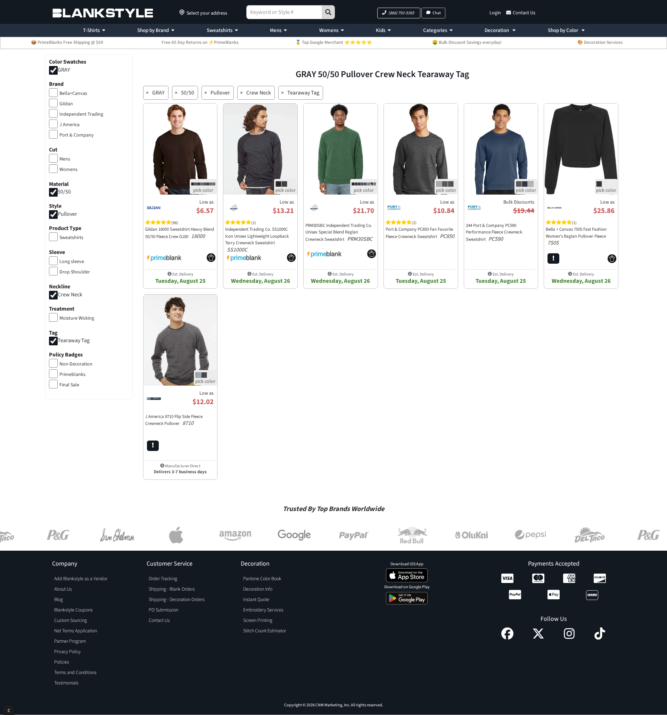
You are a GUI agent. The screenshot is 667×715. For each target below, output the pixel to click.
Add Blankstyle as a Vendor (80, 578)
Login (495, 12)
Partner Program (70, 641)
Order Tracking (163, 578)
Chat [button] (437, 13)
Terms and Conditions (75, 672)
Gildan (66, 103)
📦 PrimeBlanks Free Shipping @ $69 (67, 42)
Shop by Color (563, 30)
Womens (328, 30)
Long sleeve (71, 261)
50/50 (64, 192)
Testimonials (66, 683)
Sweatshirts (219, 30)
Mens (275, 30)
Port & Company (76, 135)
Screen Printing (257, 620)
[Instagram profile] (569, 638)
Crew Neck (70, 294)
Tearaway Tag (74, 341)
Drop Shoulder (74, 272)
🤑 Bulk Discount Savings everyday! (467, 42)
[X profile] (538, 638)
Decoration (497, 30)
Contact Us (524, 12)
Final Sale (69, 384)
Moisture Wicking (76, 318)
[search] (328, 12)
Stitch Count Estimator (264, 630)
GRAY (64, 70)
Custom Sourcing (70, 620)
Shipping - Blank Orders (172, 589)
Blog (58, 599)
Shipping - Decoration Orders (177, 599)
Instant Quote (256, 599)
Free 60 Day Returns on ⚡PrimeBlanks (200, 42)
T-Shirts (91, 30)
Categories (435, 30)
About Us (63, 589)
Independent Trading (81, 114)
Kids (380, 30)
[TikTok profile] (600, 638)
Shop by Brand (153, 30)
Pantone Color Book (262, 578)
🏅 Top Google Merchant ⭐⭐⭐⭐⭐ (333, 42)
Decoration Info (257, 589)
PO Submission (163, 610)
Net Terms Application (75, 630)
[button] (398, 13)
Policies (61, 662)
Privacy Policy (67, 651)
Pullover (67, 214)
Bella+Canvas (73, 93)
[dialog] (8, 710)
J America (69, 124)
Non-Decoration (75, 364)
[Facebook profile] (507, 638)
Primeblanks (72, 374)
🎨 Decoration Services (600, 42)
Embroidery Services (263, 610)
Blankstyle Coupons (73, 610)
